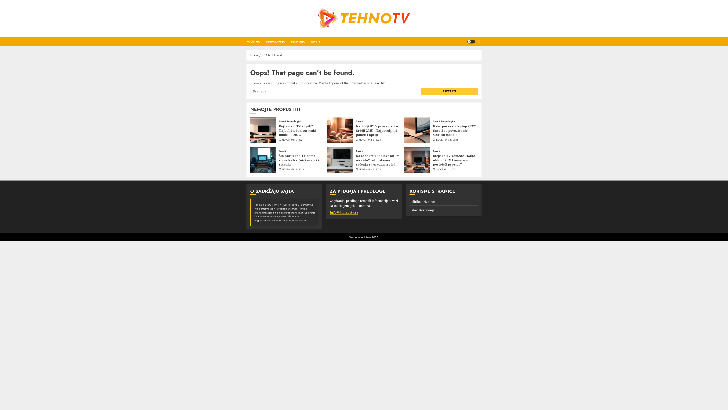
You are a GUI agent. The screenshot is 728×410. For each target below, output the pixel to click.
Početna (253, 41)
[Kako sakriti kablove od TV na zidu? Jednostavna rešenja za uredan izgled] (340, 160)
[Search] (479, 41)
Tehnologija (275, 41)
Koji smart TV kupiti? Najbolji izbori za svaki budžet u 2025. (297, 130)
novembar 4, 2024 (447, 140)
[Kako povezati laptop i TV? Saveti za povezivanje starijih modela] (417, 130)
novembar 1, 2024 (370, 169)
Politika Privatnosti (423, 202)
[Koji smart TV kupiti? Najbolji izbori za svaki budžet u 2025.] (263, 130)
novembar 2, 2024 (293, 169)
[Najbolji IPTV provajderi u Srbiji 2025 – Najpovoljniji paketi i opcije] (340, 130)
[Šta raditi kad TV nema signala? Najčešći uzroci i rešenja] (263, 160)
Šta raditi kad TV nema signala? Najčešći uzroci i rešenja (299, 160)
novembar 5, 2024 (293, 140)
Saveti (315, 41)
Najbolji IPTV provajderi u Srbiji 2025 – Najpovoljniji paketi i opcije (377, 130)
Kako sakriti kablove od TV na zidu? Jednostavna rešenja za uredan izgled (377, 160)
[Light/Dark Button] (471, 41)
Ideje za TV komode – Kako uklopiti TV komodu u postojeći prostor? (454, 160)
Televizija (297, 41)
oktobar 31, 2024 (446, 169)
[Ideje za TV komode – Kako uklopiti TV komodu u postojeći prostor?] (417, 160)
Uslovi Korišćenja (422, 210)
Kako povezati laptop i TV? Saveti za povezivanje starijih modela (454, 130)
